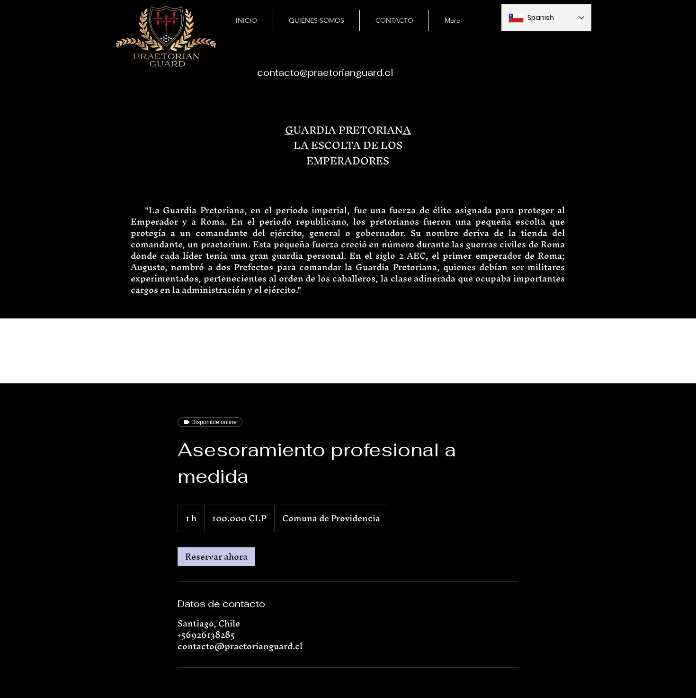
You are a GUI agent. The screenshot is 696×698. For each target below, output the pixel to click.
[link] (216, 556)
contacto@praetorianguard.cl (325, 72)
